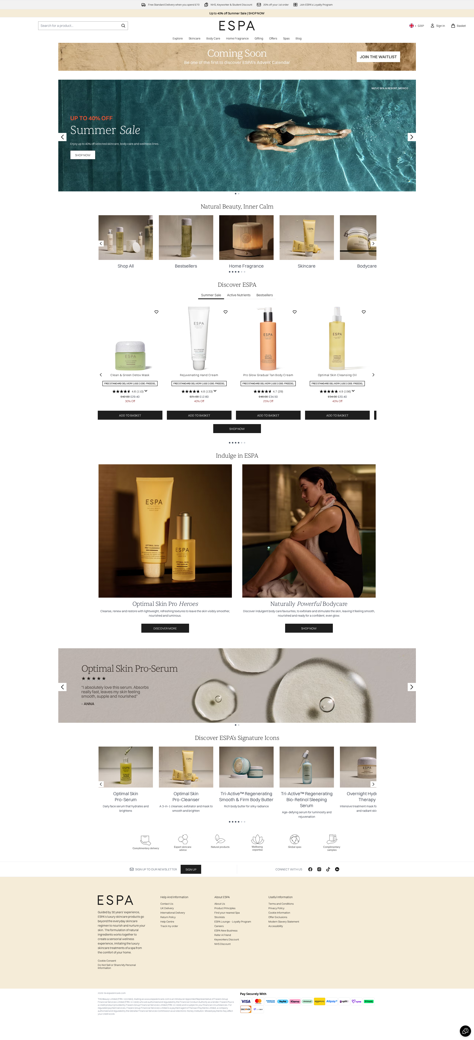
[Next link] (373, 244)
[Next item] (373, 375)
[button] (465, 1031)
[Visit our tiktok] (328, 869)
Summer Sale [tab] (211, 295)
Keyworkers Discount (226, 939)
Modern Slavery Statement (283, 921)
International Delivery (172, 912)
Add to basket (130, 415)
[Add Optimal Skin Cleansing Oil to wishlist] (363, 311)
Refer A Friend (222, 935)
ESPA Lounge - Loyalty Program (232, 921)
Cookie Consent (107, 960)
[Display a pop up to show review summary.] (146, 390)
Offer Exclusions (277, 917)
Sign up (191, 869)
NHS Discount (222, 944)
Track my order (169, 926)
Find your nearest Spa (227, 912)
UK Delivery (167, 908)
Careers (219, 926)
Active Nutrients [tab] (239, 295)
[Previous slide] (62, 137)
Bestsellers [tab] (264, 295)
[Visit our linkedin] (337, 869)
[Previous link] (101, 244)
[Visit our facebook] (310, 869)
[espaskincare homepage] (237, 25)
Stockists (219, 917)
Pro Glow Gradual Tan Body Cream (268, 375)
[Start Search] (123, 26)
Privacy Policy (276, 908)
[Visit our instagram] (319, 869)
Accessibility (275, 926)
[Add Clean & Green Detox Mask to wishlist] (156, 311)
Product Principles (224, 908)
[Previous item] (101, 375)
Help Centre (167, 921)
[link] (437, 25)
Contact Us (166, 903)
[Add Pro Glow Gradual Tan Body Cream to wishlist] (294, 311)
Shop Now (83, 155)
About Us (219, 903)
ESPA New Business (225, 930)
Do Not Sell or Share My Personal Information (117, 966)
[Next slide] (412, 137)
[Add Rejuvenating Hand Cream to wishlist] (225, 311)
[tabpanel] (237, 374)
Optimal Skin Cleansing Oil (337, 375)
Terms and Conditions (281, 903)
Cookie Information (279, 912)
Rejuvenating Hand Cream (199, 375)
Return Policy (168, 917)
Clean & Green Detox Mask (130, 375)
